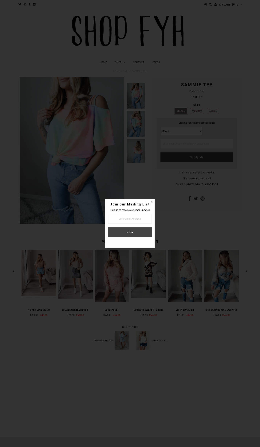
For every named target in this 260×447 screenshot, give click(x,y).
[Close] (152, 202)
